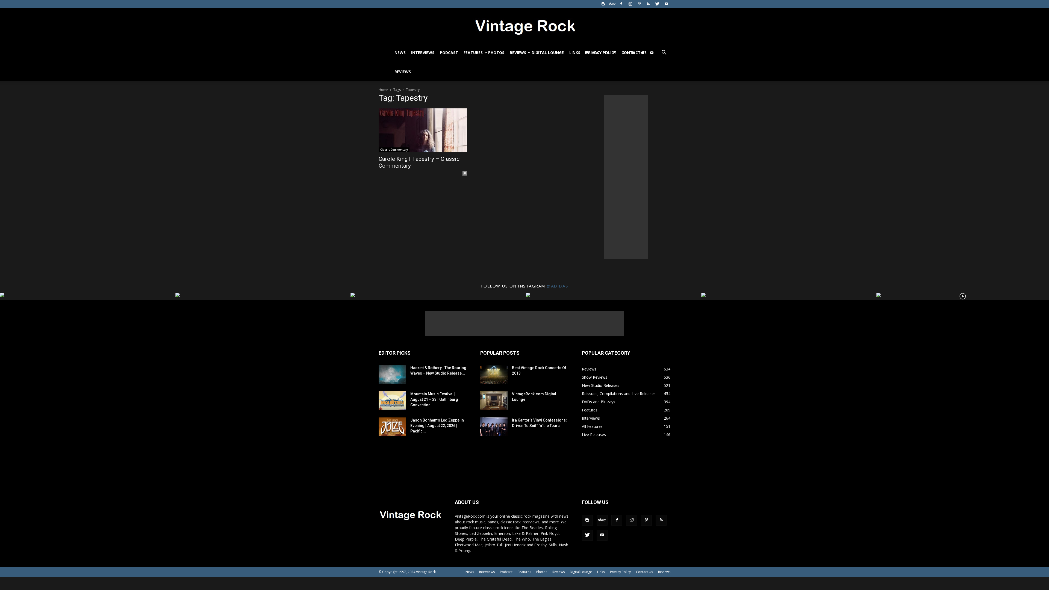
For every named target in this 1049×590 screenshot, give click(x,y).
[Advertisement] (626, 177)
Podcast (449, 52)
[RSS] (648, 4)
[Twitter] (657, 4)
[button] (663, 53)
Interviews (422, 52)
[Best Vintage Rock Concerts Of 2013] (494, 374)
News (400, 52)
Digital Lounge (548, 52)
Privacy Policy (620, 572)
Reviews (518, 52)
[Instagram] (630, 4)
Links (574, 52)
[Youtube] (666, 4)
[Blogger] (603, 4)
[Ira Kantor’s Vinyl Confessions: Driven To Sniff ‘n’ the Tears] (494, 426)
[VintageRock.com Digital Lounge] (494, 400)
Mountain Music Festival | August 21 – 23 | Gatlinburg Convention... (434, 399)
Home (383, 89)
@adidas (557, 286)
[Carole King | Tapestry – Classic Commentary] (423, 130)
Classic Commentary (394, 150)
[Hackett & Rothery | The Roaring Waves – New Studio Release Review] (392, 374)
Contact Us (644, 572)
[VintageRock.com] (524, 26)
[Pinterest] (639, 4)
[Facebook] (621, 4)
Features (473, 52)
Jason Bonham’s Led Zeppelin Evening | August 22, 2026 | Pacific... (437, 425)
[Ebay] (612, 4)
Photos (496, 52)
